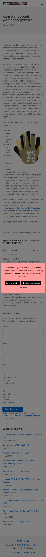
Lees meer (23, 287)
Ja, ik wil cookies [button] (12, 283)
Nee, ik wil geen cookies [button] (31, 283)
